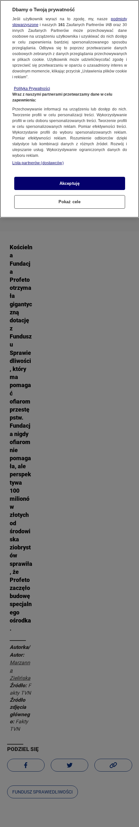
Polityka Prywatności (32, 88)
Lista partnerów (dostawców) (38, 163)
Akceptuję (69, 183)
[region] (69, 109)
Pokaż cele (69, 201)
